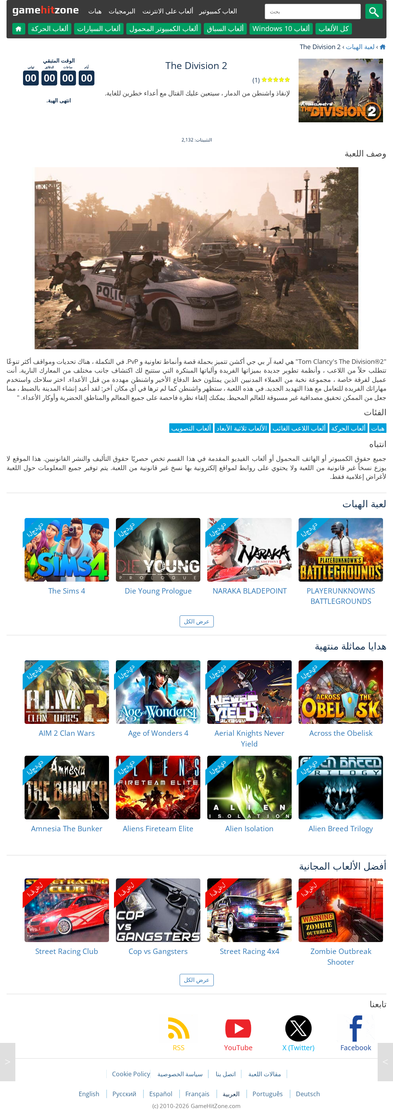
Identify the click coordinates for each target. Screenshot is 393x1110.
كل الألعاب (334, 28)
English (90, 1094)
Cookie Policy (131, 1074)
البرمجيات (122, 11)
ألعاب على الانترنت (167, 11)
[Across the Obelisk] (341, 692)
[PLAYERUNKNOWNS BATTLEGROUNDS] (341, 550)
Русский (125, 1094)
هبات (95, 11)
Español (161, 1094)
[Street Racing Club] (67, 910)
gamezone (45, 9)
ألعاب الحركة (49, 28)
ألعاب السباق (225, 28)
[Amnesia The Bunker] (67, 787)
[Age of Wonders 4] (158, 692)
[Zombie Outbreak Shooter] (341, 910)
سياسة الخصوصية (180, 1074)
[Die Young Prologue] (158, 550)
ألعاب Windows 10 (281, 28)
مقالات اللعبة (264, 1074)
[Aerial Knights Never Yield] (249, 692)
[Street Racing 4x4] (249, 910)
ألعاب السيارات (99, 28)
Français (198, 1094)
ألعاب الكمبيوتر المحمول (163, 28)
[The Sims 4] (67, 550)
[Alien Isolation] (249, 787)
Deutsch (308, 1094)
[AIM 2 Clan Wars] (67, 692)
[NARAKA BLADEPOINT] (249, 550)
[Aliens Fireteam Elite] (158, 787)
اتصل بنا (226, 1074)
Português (268, 1094)
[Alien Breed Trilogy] (341, 787)
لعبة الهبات (360, 46)
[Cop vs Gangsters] (158, 910)
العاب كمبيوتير (218, 11)
